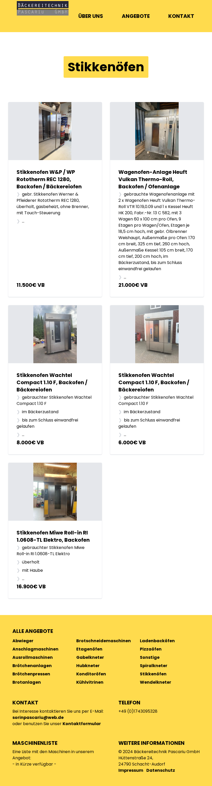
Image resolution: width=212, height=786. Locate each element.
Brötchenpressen (31, 674)
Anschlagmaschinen (35, 649)
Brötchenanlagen (32, 666)
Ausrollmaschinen (32, 657)
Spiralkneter (153, 666)
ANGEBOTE (136, 16)
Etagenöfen (89, 649)
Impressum (130, 770)
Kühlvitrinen (89, 682)
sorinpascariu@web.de (38, 717)
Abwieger (22, 641)
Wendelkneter (155, 682)
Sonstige (150, 657)
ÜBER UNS (90, 16)
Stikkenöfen (153, 674)
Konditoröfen (91, 674)
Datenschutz (160, 770)
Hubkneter (88, 666)
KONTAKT (181, 16)
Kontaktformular (82, 724)
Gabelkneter (90, 657)
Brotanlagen (26, 682)
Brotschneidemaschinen (103, 641)
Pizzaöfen (151, 649)
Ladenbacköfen (157, 641)
